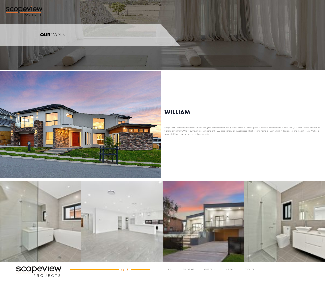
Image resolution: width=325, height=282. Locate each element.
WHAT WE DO (209, 269)
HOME (170, 269)
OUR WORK (230, 269)
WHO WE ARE (188, 269)
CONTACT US (250, 269)
